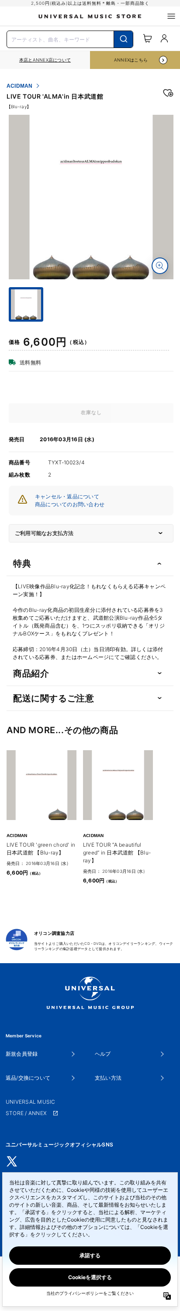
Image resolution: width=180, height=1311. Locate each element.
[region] (45, 60)
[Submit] (123, 39)
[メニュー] (171, 16)
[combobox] (70, 38)
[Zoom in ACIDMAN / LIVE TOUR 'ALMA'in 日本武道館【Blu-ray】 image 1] (160, 265)
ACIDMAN (20, 86)
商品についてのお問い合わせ (69, 504)
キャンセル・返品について (67, 496)
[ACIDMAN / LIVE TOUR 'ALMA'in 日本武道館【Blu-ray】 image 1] (91, 197)
